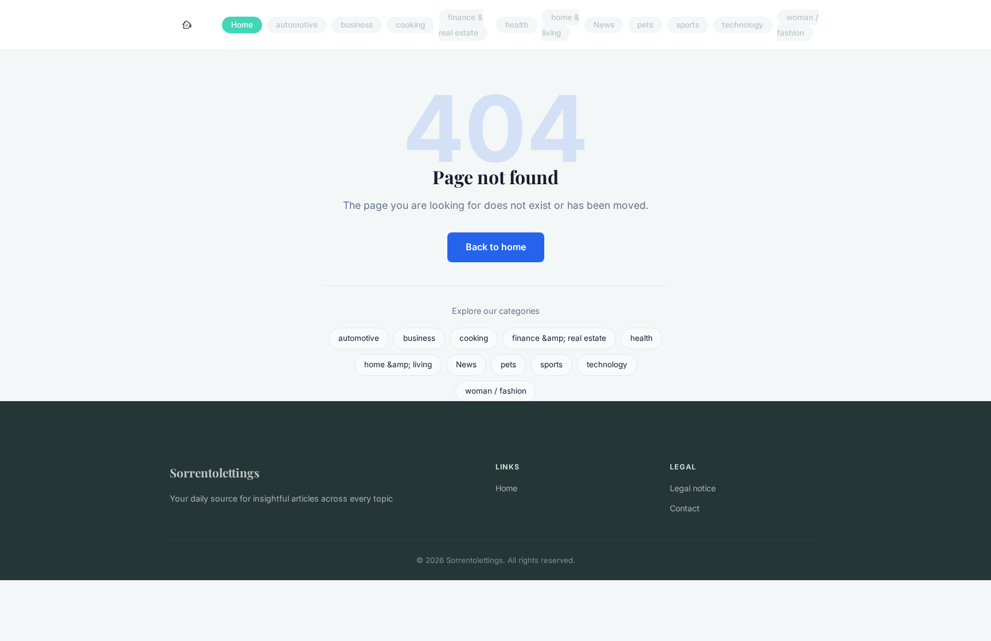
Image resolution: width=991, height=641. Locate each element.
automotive (297, 25)
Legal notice (693, 488)
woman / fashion (797, 25)
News (604, 25)
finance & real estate (461, 25)
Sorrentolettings (215, 472)
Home (242, 25)
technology (742, 25)
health (516, 25)
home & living (560, 25)
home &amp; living (398, 364)
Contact (685, 508)
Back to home (496, 246)
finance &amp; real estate (559, 338)
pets (645, 25)
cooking (410, 25)
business (357, 25)
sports (687, 25)
